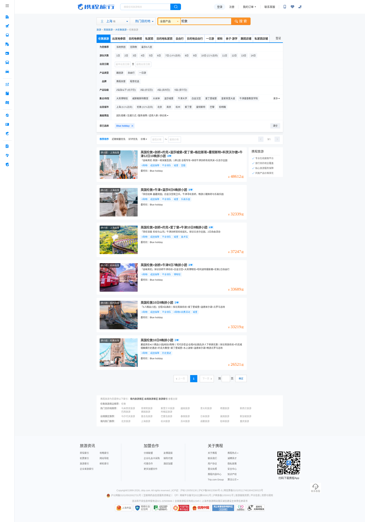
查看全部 (172, 399)
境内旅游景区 (137, 399)
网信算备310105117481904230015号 (243, 490)
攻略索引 (104, 453)
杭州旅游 (165, 421)
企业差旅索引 (87, 469)
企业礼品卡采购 (152, 458)
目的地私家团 (164, 38)
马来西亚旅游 (128, 408)
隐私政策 (232, 463)
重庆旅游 (244, 421)
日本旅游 (204, 416)
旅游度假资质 (242, 495)
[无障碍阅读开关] (292, 7)
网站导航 (104, 458)
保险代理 (168, 458)
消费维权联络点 (241, 508)
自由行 (180, 38)
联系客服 (269, 7)
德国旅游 (145, 412)
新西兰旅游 (245, 408)
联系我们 (212, 458)
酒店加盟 (168, 463)
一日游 (210, 38)
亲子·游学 (231, 38)
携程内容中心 (214, 474)
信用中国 (201, 508)
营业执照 (212, 469)
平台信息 (255, 495)
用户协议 (212, 463)
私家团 (149, 38)
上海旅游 (145, 421)
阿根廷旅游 (166, 412)
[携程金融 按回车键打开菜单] (7, 133)
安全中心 (232, 469)
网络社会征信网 (145, 508)
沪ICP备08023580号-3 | (211, 490)
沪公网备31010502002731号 (126, 495)
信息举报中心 (161, 508)
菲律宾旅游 (146, 408)
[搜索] (175, 7)
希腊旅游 (224, 408)
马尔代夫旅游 (128, 416)
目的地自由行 (195, 38)
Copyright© (122, 490)
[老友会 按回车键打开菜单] (7, 155)
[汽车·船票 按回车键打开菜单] (7, 62)
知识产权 (232, 474)
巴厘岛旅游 (166, 416)
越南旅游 (185, 408)
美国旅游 (224, 416)
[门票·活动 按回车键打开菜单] (7, 53)
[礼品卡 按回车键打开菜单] (7, 124)
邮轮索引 (104, 463)
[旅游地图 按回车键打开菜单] (7, 103)
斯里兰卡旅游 (168, 408)
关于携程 (212, 453)
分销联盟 (148, 453)
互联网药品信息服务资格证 (157, 495)
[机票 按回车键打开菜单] (7, 26)
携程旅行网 (96, 7)
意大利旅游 (206, 408)
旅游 (99, 29)
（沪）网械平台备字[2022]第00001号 (192, 495)
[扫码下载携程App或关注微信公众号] (285, 7)
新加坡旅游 (245, 416)
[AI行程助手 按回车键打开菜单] (7, 84)
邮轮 (220, 38)
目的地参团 (135, 38)
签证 (278, 38)
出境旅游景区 (151, 399)
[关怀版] (300, 7)
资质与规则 (267, 495)
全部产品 (165, 21)
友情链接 (168, 453)
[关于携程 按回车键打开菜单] (7, 164)
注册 (231, 7)
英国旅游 (108, 29)
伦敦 (123, 404)
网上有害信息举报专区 (223, 508)
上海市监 (126, 508)
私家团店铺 (261, 38)
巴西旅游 (125, 412)
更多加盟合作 (150, 469)
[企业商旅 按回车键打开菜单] (7, 146)
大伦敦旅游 (121, 29)
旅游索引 (163, 399)
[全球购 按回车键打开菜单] (7, 115)
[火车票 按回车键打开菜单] (7, 35)
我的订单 (248, 7)
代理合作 (148, 463)
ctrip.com (145, 490)
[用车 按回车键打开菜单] (7, 72)
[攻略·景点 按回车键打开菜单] (7, 93)
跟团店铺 (246, 38)
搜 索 (243, 21)
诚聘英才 (232, 458)
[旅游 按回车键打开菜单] (7, 44)
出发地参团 (118, 38)
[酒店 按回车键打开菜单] (7, 17)
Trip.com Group (216, 479)
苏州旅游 (185, 421)
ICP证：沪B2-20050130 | (185, 490)
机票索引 (84, 458)
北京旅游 (125, 421)
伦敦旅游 (103, 38)
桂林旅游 (224, 421)
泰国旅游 (185, 416)
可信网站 (180, 508)
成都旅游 (204, 421)
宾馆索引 (84, 453)
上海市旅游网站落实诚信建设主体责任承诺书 (225, 501)
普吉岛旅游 (146, 416)
